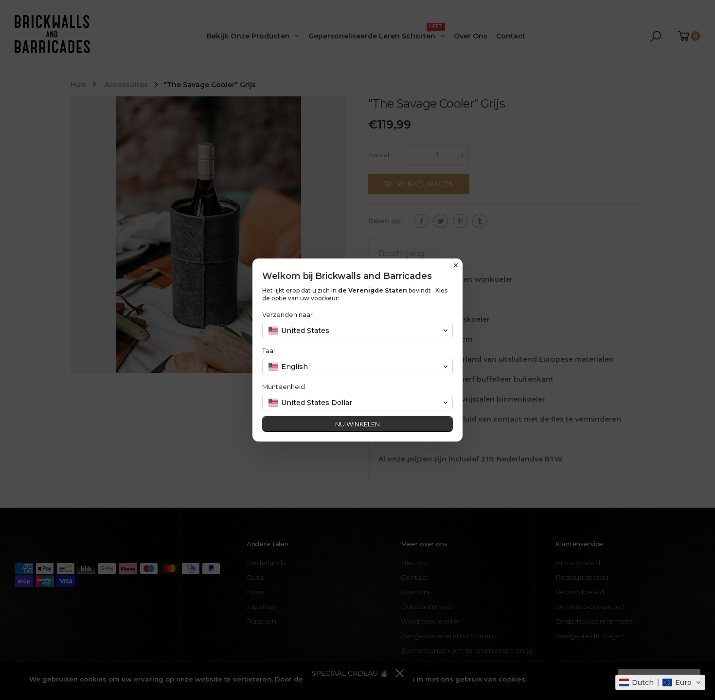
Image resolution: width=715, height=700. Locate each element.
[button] (660, 682)
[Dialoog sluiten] (456, 265)
